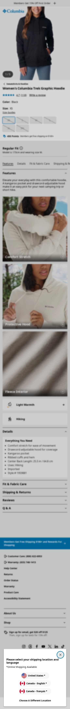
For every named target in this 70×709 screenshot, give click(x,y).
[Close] (60, 655)
